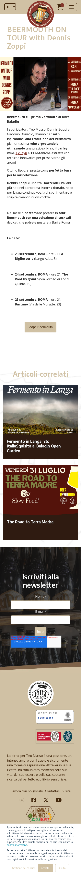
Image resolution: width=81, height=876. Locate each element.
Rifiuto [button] (62, 868)
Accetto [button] (45, 868)
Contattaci (52, 791)
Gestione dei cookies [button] (23, 868)
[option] (40, 354)
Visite (67, 791)
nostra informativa (17, 845)
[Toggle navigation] (71, 7)
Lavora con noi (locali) (27, 791)
